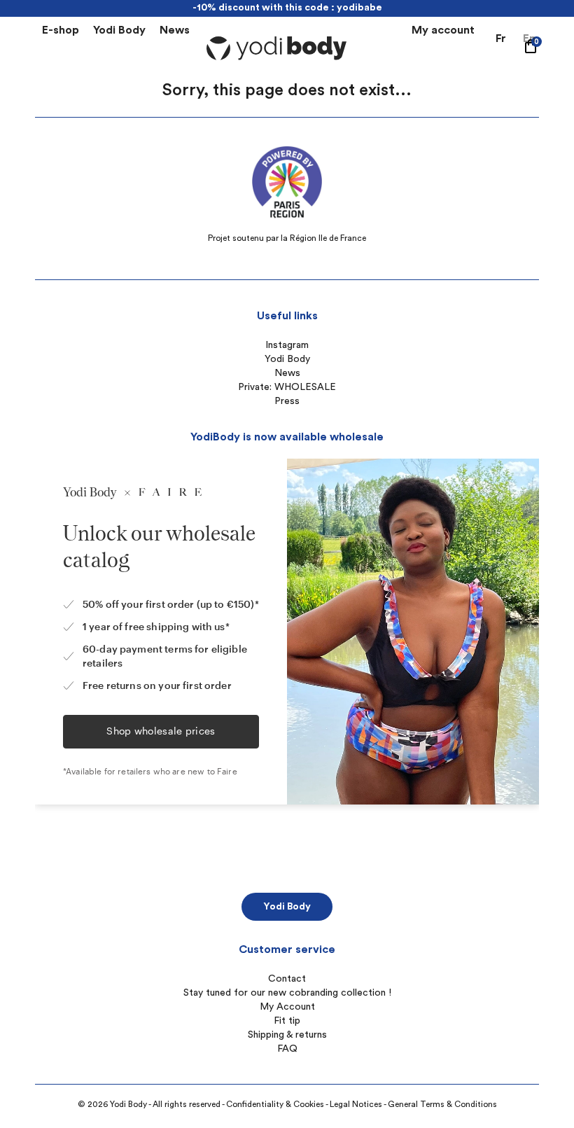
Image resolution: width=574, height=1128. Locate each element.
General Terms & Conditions (442, 1104)
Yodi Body (119, 30)
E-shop (60, 30)
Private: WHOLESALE (287, 387)
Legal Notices (356, 1104)
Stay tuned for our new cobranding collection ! (287, 993)
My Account (287, 1007)
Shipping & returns (287, 1035)
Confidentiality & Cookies (275, 1104)
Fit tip (287, 1021)
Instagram (287, 345)
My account (443, 30)
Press (287, 401)
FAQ (287, 1049)
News (175, 30)
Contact (287, 979)
